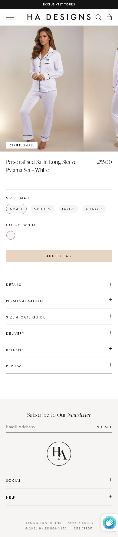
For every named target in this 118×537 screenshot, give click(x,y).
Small (16, 208)
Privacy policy (80, 523)
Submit (104, 427)
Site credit (83, 528)
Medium (42, 208)
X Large (94, 208)
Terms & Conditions (43, 523)
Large (68, 208)
